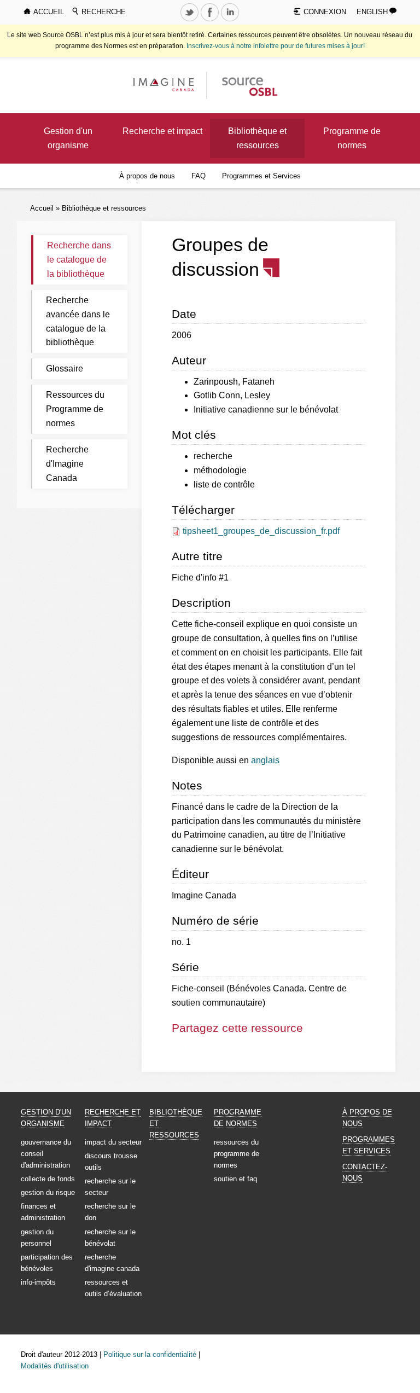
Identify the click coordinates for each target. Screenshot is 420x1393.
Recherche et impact (162, 131)
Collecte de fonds (48, 1179)
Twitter (191, 20)
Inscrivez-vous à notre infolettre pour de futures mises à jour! (275, 46)
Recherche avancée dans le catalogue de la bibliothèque (78, 321)
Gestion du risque (48, 1192)
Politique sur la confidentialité (149, 1354)
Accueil (42, 208)
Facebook (211, 20)
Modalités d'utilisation (55, 1366)
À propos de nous (147, 176)
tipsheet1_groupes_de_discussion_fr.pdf (261, 531)
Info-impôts (38, 1282)
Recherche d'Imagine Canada (67, 464)
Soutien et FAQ (235, 1179)
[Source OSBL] (249, 84)
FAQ (198, 176)
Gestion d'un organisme (68, 138)
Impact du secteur (113, 1142)
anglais (265, 760)
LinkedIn (231, 20)
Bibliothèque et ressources (257, 138)
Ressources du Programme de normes (75, 409)
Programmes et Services (261, 176)
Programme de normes (352, 138)
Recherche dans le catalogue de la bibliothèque (79, 259)
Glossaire (64, 368)
